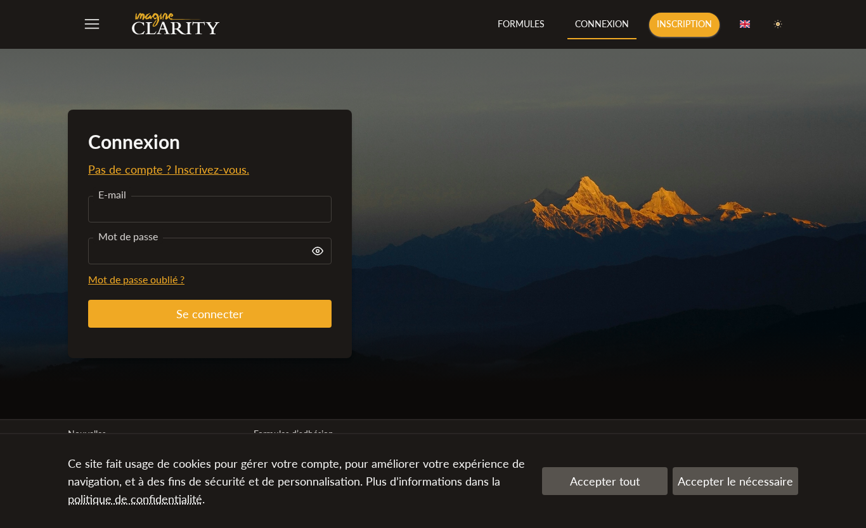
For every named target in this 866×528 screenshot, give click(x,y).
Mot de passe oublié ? (136, 279)
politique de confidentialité (135, 499)
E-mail (112, 194)
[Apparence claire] (778, 24)
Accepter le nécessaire (735, 481)
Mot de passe (128, 236)
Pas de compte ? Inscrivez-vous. (168, 169)
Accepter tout (605, 481)
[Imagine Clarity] (176, 24)
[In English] (745, 24)
